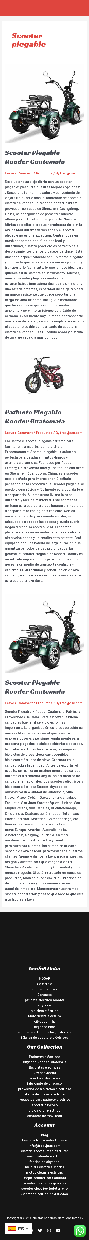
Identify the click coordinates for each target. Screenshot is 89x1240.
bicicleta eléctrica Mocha (44, 1167)
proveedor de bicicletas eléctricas (44, 1089)
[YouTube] (58, 1231)
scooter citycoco (44, 1105)
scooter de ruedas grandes (44, 1183)
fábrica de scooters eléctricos (44, 1037)
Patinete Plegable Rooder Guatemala (35, 416)
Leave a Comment (19, 173)
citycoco (44, 1005)
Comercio (44, 984)
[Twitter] (40, 1231)
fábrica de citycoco (44, 1162)
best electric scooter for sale (44, 1140)
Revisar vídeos (44, 1073)
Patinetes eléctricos (44, 1057)
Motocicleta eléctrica (44, 1016)
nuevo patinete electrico (44, 1156)
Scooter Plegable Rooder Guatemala (35, 157)
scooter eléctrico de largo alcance (44, 1032)
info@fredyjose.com (44, 1146)
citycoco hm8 (44, 1027)
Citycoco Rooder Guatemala (44, 1062)
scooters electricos (44, 1078)
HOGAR (44, 978)
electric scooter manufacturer (44, 1151)
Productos (44, 173)
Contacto (44, 995)
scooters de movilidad (44, 1116)
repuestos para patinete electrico (44, 1099)
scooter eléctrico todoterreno (44, 1188)
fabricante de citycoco (44, 1083)
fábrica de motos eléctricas (44, 1094)
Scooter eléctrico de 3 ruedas (44, 1194)
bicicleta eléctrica (44, 1011)
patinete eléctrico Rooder (44, 1000)
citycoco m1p (44, 1021)
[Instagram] (49, 1231)
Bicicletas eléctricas (44, 1067)
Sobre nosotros (44, 989)
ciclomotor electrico (44, 1110)
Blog (44, 1135)
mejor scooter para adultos (44, 1178)
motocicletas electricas (44, 1172)
